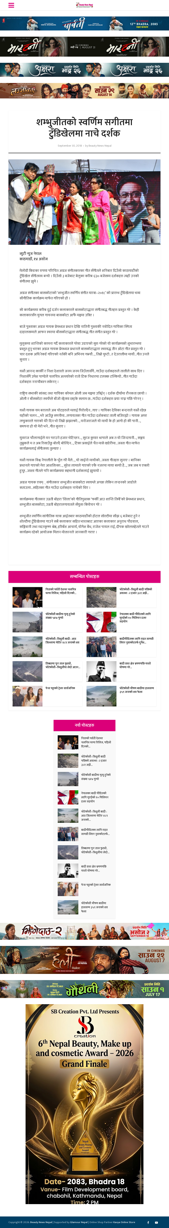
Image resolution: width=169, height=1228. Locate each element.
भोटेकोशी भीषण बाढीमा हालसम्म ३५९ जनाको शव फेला (137, 690)
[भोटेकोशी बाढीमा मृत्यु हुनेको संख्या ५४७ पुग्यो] (69, 779)
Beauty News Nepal (100, 146)
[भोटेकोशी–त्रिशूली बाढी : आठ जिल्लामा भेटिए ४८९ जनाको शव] (69, 816)
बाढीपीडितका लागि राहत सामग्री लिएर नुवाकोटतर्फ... (95, 832)
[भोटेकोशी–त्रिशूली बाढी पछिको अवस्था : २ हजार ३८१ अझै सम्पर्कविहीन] (69, 761)
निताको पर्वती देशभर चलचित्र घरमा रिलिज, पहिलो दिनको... (61, 591)
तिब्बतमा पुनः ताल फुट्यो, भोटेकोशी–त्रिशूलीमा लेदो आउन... (63, 665)
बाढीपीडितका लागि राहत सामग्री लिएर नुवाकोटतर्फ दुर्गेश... (137, 640)
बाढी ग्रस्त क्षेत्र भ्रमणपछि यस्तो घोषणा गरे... (135, 665)
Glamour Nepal (79, 1222)
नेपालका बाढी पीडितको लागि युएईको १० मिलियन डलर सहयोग (135, 618)
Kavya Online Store (124, 1222)
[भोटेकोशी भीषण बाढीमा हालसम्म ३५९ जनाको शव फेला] (69, 907)
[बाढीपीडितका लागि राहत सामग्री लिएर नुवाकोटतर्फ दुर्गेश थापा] (69, 834)
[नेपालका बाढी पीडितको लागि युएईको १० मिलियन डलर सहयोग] (69, 797)
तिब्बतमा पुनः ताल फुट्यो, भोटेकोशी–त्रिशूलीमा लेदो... (95, 850)
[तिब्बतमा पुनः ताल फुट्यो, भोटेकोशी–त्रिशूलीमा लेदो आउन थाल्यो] (69, 852)
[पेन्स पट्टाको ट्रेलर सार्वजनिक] (69, 889)
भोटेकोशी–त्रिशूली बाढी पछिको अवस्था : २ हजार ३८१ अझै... (136, 591)
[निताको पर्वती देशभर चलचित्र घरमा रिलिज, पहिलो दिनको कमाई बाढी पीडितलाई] (69, 742)
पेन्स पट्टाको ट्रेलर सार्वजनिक (60, 688)
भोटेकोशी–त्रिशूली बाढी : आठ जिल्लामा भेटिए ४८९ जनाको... (94, 815)
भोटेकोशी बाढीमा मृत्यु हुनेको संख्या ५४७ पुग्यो (60, 616)
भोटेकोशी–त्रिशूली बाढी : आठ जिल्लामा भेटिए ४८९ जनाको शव (62, 640)
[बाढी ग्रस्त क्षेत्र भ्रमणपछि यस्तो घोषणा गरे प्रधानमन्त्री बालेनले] (69, 871)
